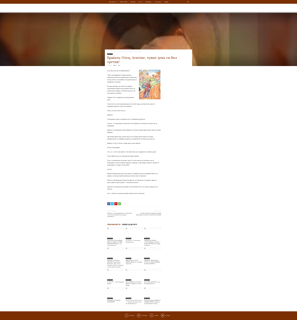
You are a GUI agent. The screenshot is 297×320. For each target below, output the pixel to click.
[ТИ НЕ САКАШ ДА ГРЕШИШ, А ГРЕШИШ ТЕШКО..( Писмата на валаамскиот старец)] (152, 293)
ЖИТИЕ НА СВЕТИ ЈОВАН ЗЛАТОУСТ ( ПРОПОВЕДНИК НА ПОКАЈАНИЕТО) (152, 262)
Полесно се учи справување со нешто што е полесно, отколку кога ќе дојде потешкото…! (119, 214)
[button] (188, 2)
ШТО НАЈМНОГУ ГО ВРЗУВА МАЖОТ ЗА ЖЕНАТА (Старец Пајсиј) (133, 283)
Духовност (112, 2)
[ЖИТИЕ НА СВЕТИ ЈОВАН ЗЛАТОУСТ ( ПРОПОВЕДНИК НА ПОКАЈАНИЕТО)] (152, 253)
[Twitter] (112, 203)
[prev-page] (108, 307)
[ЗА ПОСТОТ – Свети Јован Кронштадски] (134, 233)
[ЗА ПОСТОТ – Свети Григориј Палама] (115, 275)
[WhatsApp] (119, 203)
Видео (166, 2)
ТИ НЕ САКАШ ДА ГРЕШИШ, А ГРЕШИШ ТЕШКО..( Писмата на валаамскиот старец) (152, 302)
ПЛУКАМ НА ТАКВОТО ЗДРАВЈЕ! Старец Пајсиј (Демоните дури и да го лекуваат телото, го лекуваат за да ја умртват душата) (115, 264)
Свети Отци (123, 2)
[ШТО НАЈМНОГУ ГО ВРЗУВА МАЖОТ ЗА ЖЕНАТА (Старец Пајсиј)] (134, 275)
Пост (140, 2)
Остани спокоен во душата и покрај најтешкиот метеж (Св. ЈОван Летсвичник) (148, 214)
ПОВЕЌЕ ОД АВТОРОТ (129, 224)
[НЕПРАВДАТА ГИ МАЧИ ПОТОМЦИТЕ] (115, 293)
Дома (108, 51)
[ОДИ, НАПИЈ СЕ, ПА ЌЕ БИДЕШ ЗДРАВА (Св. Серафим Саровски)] (134, 253)
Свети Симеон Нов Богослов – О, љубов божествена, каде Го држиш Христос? (134, 302)
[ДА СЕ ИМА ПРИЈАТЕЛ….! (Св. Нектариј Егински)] (152, 275)
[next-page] (111, 307)
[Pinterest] (115, 203)
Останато (158, 2)
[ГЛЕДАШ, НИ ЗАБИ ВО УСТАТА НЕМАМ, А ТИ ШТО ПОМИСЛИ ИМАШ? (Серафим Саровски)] (152, 233)
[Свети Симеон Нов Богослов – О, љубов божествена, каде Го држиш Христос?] (134, 293)
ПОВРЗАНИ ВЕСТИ (113, 224)
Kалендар (148, 2)
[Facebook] (108, 203)
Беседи (132, 2)
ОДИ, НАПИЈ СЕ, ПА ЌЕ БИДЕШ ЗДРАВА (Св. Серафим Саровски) (134, 262)
